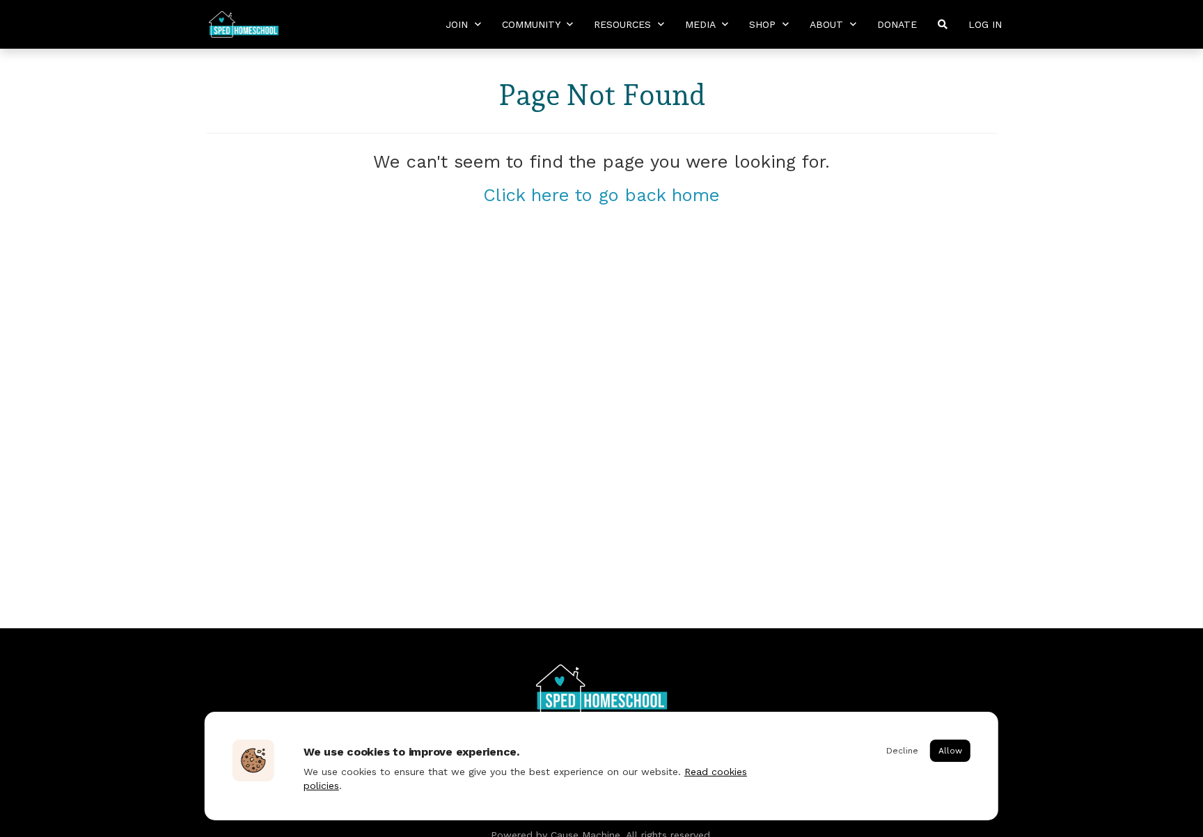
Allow (950, 751)
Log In (985, 24)
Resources (624, 24)
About (828, 24)
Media (701, 24)
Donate (897, 24)
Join (458, 24)
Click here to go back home (601, 194)
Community (532, 24)
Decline (902, 751)
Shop (764, 24)
